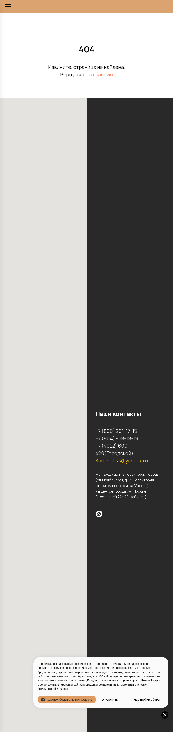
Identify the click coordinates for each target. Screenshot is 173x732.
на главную (99, 74)
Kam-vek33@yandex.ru (122, 460)
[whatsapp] (99, 514)
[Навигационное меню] (8, 6)
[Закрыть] (164, 715)
